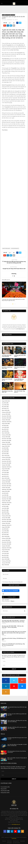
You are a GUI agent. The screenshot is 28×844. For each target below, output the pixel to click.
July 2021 (4, 506)
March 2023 (4, 478)
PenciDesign (14, 838)
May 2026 (4, 406)
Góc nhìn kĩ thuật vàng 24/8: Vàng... (7, 368)
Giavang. (5, 19)
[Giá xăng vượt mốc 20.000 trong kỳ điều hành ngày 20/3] (4, 715)
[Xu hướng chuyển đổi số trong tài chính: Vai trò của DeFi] (4, 739)
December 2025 (5, 416)
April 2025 (4, 431)
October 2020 (5, 523)
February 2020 (5, 538)
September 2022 (5, 489)
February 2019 (5, 560)
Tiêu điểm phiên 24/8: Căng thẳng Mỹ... (7, 356)
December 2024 (5, 438)
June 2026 (4, 404)
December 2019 (5, 542)
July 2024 (4, 448)
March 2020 (4, 536)
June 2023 (4, 472)
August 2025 (4, 423)
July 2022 (4, 493)
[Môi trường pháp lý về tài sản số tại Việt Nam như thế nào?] (4, 753)
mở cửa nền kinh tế (15, 248)
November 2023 (5, 463)
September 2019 (5, 547)
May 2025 (4, 429)
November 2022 (5, 485)
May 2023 (4, 474)
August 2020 (4, 527)
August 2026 (4, 400)
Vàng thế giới (3, 790)
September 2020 (5, 525)
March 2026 (4, 410)
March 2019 (4, 559)
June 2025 (4, 427)
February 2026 (5, 412)
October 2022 (5, 487)
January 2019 (5, 562)
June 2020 (4, 530)
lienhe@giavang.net (16, 824)
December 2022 (5, 483)
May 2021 (4, 510)
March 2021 (4, 513)
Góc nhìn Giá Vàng (16, 842)
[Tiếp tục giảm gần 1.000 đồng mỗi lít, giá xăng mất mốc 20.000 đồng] (4, 722)
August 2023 (4, 468)
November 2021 (5, 498)
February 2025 (5, 434)
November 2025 (5, 417)
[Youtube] (15, 831)
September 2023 (5, 466)
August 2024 (4, 446)
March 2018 (4, 564)
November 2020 (5, 521)
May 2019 (4, 555)
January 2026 (5, 414)
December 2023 (5, 461)
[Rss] (22, 831)
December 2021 (5, 497)
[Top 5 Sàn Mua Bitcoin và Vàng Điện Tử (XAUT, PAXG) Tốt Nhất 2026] (4, 746)
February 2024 (5, 457)
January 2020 (5, 540)
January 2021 (5, 517)
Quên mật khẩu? (5, 599)
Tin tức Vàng (9, 841)
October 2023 (5, 465)
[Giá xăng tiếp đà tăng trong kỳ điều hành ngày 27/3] (4, 708)
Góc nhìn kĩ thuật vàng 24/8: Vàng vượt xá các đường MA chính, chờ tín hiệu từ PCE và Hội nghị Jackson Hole (14, 633)
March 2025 (4, 432)
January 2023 (5, 481)
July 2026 (4, 402)
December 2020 (5, 519)
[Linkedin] (11, 831)
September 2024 (5, 444)
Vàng (2, 788)
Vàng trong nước (16, 841)
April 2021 (4, 512)
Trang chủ (4, 841)
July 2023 (4, 470)
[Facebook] (4, 831)
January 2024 (5, 459)
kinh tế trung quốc (6, 248)
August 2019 (4, 549)
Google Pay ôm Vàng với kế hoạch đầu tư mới (14, 268)
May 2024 (4, 451)
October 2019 (5, 545)
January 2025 (5, 436)
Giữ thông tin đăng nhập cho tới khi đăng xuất (12, 582)
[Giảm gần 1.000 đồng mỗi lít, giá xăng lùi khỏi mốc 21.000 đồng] (4, 729)
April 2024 (4, 453)
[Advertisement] (14, 188)
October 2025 (5, 419)
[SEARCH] (24, 611)
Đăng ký (12, 601)
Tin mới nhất (3, 786)
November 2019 (5, 544)
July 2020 (4, 528)
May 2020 (4, 532)
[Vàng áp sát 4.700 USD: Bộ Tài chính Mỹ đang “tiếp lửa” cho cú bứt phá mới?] (8, 374)
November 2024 (5, 440)
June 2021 (4, 508)
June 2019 (4, 553)
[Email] (19, 831)
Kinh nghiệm (9, 842)
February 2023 (5, 480)
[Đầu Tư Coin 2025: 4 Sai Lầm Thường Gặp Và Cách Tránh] (4, 759)
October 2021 (5, 500)
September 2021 (5, 502)
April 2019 (4, 557)
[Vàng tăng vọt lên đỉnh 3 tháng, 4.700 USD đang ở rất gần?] (20, 362)
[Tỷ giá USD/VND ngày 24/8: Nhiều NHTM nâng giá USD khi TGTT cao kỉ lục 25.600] (20, 374)
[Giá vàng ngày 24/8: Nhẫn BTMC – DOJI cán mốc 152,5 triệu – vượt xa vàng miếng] (20, 350)
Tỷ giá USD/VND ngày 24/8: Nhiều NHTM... (19, 380)
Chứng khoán (3, 792)
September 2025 (5, 421)
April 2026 (4, 408)
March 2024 (4, 455)
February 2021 (5, 515)
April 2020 (4, 534)
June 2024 (4, 449)
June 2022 (4, 495)
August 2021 (4, 504)
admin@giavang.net (20, 328)
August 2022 (4, 491)
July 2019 (4, 551)
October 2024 (5, 442)
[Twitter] (8, 831)
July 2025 (4, 425)
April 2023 (4, 476)
